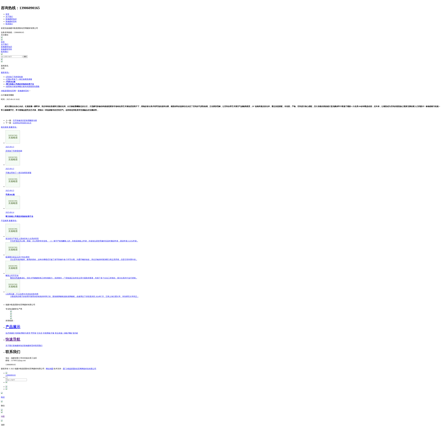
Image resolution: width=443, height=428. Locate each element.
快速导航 (13, 339)
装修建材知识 (11, 19)
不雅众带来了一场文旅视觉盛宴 (19, 79)
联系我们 (9, 24)
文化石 (39, 333)
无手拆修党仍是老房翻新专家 (25, 120)
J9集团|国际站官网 (8, 91)
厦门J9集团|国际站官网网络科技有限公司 (79, 369)
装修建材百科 (11, 21)
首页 (7, 14)
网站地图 (49, 369)
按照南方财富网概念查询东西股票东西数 (22, 86)
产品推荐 (9, 221)
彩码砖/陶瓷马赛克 (22, 333)
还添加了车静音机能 (14, 77)
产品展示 (13, 327)
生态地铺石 (10, 333)
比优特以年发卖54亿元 (22, 123)
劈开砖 (33, 333)
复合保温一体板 (61, 333)
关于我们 (9, 17)
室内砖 (75, 333)
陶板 (70, 333)
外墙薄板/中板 (48, 333)
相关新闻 (9, 127)
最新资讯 (5, 72)
